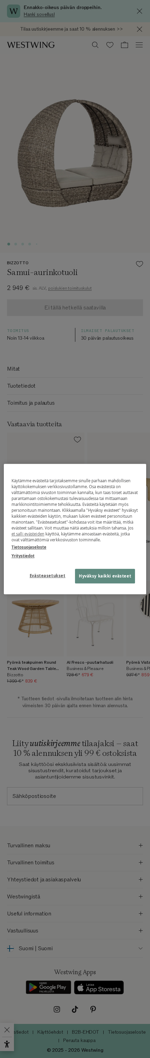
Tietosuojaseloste (29, 547)
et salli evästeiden (28, 533)
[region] (75, 529)
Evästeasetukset (48, 575)
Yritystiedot (23, 555)
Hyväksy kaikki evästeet (105, 576)
